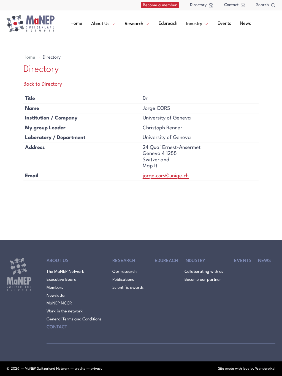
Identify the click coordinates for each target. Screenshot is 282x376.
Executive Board (61, 280)
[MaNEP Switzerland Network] (31, 23)
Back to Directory (42, 84)
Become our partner (203, 280)
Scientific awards (127, 288)
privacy (96, 368)
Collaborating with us (204, 272)
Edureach (168, 23)
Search (262, 5)
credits (80, 368)
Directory (198, 5)
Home (76, 23)
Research (134, 23)
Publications (123, 280)
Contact (231, 5)
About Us (100, 23)
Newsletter (56, 296)
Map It (150, 166)
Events (224, 23)
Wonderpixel (265, 368)
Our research (124, 272)
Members (55, 288)
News (245, 23)
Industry (194, 23)
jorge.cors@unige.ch (166, 175)
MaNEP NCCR (59, 303)
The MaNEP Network (65, 272)
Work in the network (65, 311)
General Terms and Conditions (74, 319)
